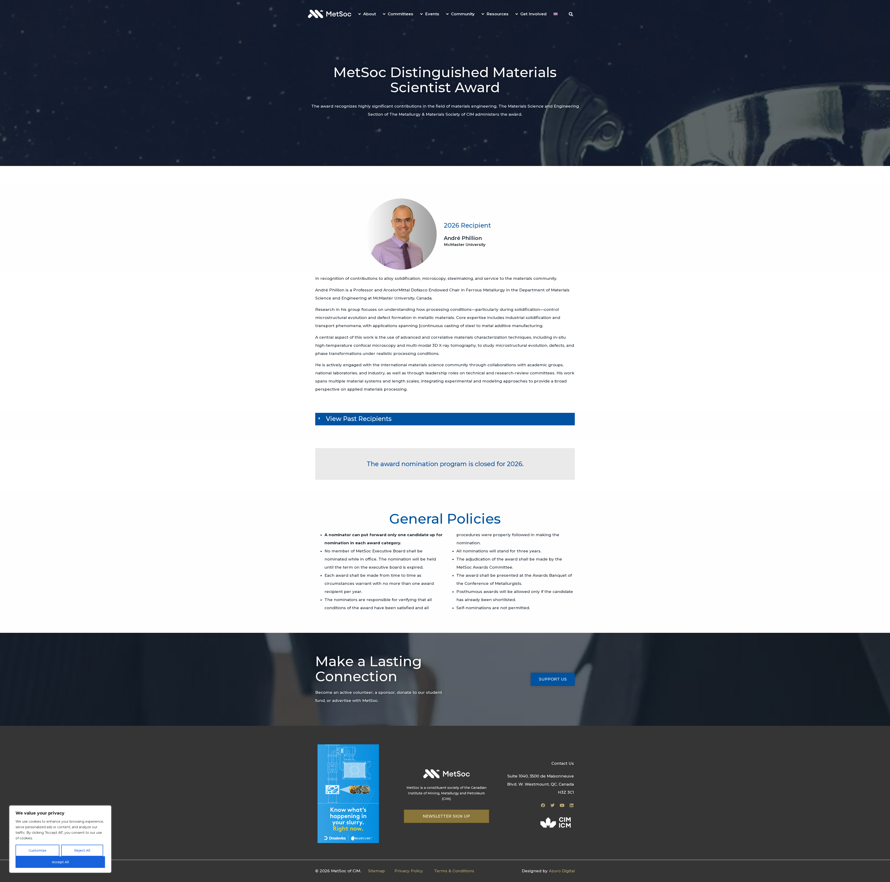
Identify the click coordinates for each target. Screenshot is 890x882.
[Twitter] (552, 805)
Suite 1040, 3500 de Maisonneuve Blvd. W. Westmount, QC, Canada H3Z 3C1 (540, 784)
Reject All (82, 850)
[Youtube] (562, 805)
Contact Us (562, 763)
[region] (60, 839)
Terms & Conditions (454, 871)
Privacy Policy (408, 871)
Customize (37, 850)
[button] (571, 14)
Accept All (60, 862)
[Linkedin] (571, 805)
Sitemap (376, 871)
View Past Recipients (358, 419)
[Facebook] (543, 805)
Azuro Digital (562, 871)
